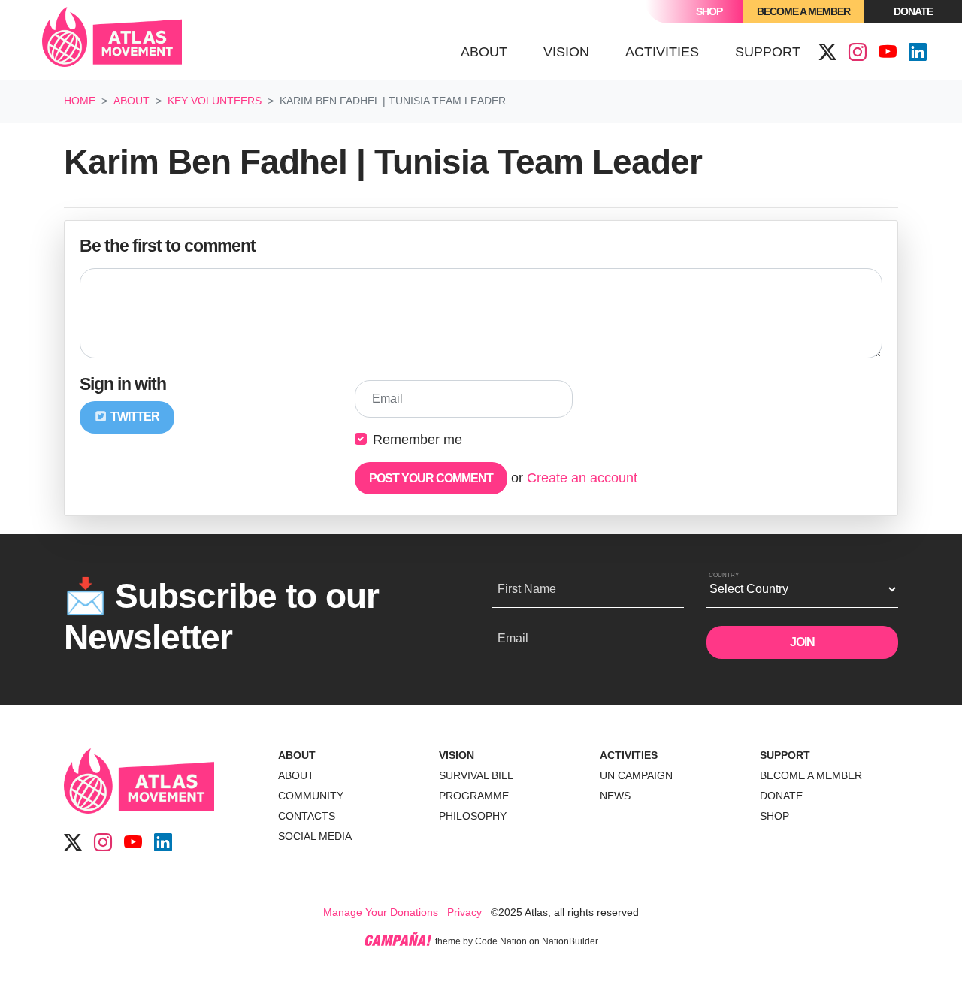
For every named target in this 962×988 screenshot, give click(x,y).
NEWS (615, 796)
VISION (456, 755)
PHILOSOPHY (473, 816)
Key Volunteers (215, 101)
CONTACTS (306, 816)
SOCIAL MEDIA (315, 836)
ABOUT (297, 755)
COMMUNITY (310, 796)
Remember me (417, 439)
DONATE (781, 796)
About (131, 101)
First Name (527, 588)
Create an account (582, 477)
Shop (709, 11)
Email (387, 398)
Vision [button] (566, 51)
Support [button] (767, 51)
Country (724, 575)
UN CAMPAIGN (636, 775)
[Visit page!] (827, 52)
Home (79, 101)
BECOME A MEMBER (811, 775)
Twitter (133, 416)
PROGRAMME (474, 796)
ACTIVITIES (629, 755)
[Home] (112, 40)
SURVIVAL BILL (476, 775)
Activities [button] (662, 51)
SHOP (774, 816)
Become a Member (803, 11)
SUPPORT (785, 755)
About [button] (484, 51)
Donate (913, 11)
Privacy (464, 912)
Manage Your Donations (380, 912)
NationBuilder (570, 941)
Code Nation (501, 941)
